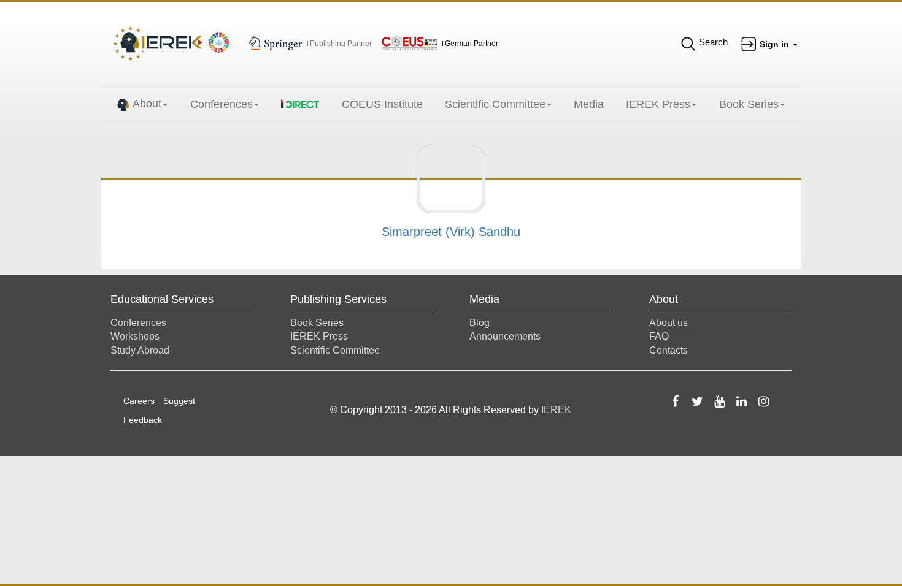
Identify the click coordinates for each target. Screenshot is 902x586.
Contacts (668, 350)
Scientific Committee (495, 104)
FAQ (659, 336)
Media (589, 104)
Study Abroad (139, 350)
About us (668, 323)
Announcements (505, 336)
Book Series (749, 104)
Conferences (221, 104)
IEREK (556, 410)
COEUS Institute (382, 104)
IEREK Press (658, 104)
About (147, 103)
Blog (479, 323)
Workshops (135, 336)
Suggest (179, 401)
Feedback (142, 420)
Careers (139, 401)
